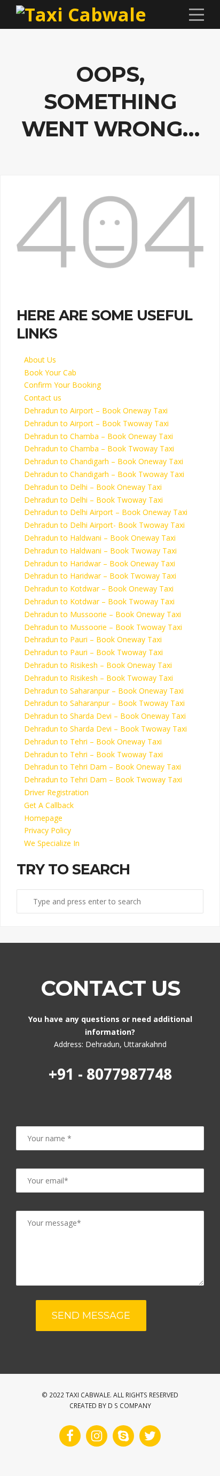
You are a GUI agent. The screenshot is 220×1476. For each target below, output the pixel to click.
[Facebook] (70, 1436)
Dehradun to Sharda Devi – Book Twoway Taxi (105, 729)
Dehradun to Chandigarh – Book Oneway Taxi (103, 461)
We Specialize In (52, 843)
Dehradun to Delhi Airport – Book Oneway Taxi (105, 512)
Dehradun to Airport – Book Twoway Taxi (96, 423)
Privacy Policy (47, 830)
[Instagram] (96, 1436)
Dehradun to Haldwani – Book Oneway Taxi (100, 538)
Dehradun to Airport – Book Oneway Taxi (96, 410)
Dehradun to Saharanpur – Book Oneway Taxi (104, 691)
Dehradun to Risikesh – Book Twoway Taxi (98, 678)
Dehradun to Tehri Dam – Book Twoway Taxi (103, 779)
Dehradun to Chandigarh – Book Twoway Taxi (104, 474)
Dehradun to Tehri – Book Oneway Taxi (93, 741)
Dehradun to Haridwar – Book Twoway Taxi (100, 576)
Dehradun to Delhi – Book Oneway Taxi (93, 487)
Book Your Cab (50, 372)
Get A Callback (49, 805)
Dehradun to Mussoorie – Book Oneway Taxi (102, 614)
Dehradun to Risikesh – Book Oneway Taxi (98, 665)
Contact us (42, 398)
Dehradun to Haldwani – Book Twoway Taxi (100, 550)
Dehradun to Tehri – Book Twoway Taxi (93, 754)
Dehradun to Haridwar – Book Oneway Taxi (99, 563)
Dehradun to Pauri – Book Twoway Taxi (93, 652)
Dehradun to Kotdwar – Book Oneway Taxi (99, 588)
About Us (40, 360)
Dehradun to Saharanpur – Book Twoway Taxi (104, 703)
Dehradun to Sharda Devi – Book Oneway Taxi (105, 716)
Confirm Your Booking (62, 385)
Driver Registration (56, 792)
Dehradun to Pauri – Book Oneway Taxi (93, 639)
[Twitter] (150, 1436)
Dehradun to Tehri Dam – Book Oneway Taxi (102, 767)
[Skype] (123, 1436)
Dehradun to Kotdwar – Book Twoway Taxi (99, 601)
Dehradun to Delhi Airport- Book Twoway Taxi (104, 525)
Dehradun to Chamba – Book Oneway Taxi (98, 436)
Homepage (43, 818)
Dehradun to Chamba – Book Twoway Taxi (99, 448)
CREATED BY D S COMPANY (110, 1405)
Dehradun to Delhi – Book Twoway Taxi (93, 500)
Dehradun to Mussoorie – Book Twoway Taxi (103, 627)
